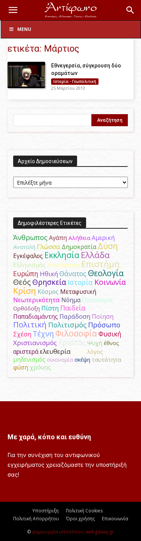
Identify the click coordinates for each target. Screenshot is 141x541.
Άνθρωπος (30, 237)
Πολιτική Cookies (84, 510)
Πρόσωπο (104, 325)
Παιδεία (72, 307)
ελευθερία (55, 351)
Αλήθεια (79, 237)
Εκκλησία (61, 254)
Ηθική (49, 273)
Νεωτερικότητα (36, 299)
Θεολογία (106, 272)
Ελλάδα (95, 255)
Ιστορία (80, 282)
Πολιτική (30, 324)
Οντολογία (97, 300)
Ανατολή (24, 247)
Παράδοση (74, 316)
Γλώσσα (48, 246)
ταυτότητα (106, 359)
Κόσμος (48, 291)
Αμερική (103, 238)
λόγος (95, 351)
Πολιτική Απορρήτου (36, 518)
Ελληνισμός (29, 265)
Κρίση (24, 290)
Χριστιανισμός (35, 342)
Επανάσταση (63, 265)
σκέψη (82, 359)
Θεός (22, 282)
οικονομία (60, 359)
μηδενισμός (29, 360)
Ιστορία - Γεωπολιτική (74, 81)
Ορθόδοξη (26, 308)
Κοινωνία (110, 282)
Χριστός (72, 342)
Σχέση (22, 334)
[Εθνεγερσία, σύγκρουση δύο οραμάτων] (26, 75)
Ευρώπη (25, 273)
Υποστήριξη (45, 510)
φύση (20, 367)
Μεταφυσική (78, 291)
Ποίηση (103, 316)
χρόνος (40, 367)
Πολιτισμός (67, 325)
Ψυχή (94, 343)
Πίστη (50, 308)
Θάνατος (72, 273)
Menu (24, 29)
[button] (13, 10)
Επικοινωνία (115, 518)
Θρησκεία (49, 282)
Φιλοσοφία (76, 333)
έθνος (111, 343)
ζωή (79, 351)
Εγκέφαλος (28, 256)
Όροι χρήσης (80, 518)
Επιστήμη (100, 263)
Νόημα (70, 300)
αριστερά (25, 351)
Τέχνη (43, 334)
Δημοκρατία (79, 247)
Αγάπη (58, 238)
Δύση (108, 245)
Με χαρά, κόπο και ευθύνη (49, 437)
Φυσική (110, 333)
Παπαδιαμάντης (35, 316)
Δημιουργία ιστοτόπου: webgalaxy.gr (73, 532)
